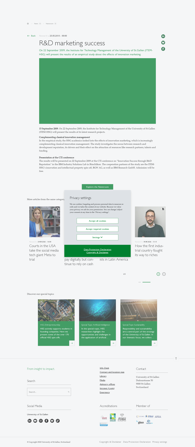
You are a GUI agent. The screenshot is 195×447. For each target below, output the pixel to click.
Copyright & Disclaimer (97, 252)
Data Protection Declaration (97, 249)
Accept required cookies (97, 229)
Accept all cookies (97, 220)
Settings (96, 237)
